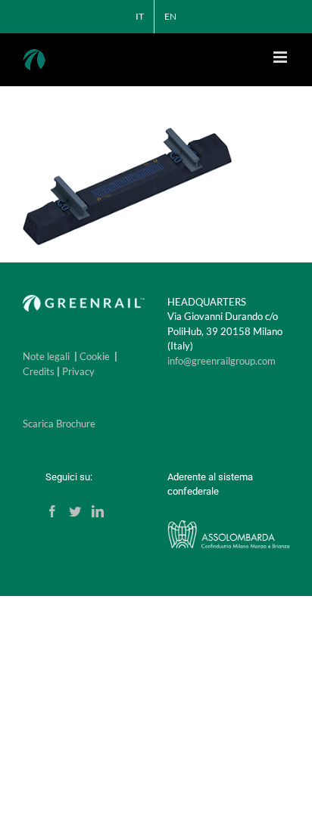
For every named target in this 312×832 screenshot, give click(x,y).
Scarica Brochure (59, 424)
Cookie (95, 356)
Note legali (46, 356)
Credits (39, 371)
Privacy (78, 371)
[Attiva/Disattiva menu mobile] (281, 57)
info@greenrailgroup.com (221, 361)
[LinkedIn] (98, 511)
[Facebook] (52, 511)
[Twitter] (75, 511)
